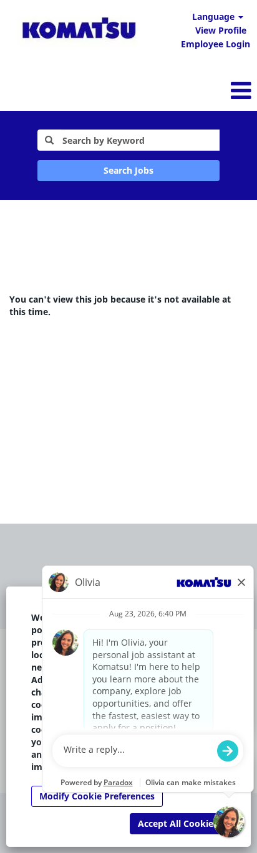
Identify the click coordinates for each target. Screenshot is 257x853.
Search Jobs (128, 170)
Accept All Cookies (178, 823)
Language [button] (214, 16)
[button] (171, 90)
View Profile (220, 30)
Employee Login (215, 44)
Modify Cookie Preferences (97, 796)
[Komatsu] (79, 30)
